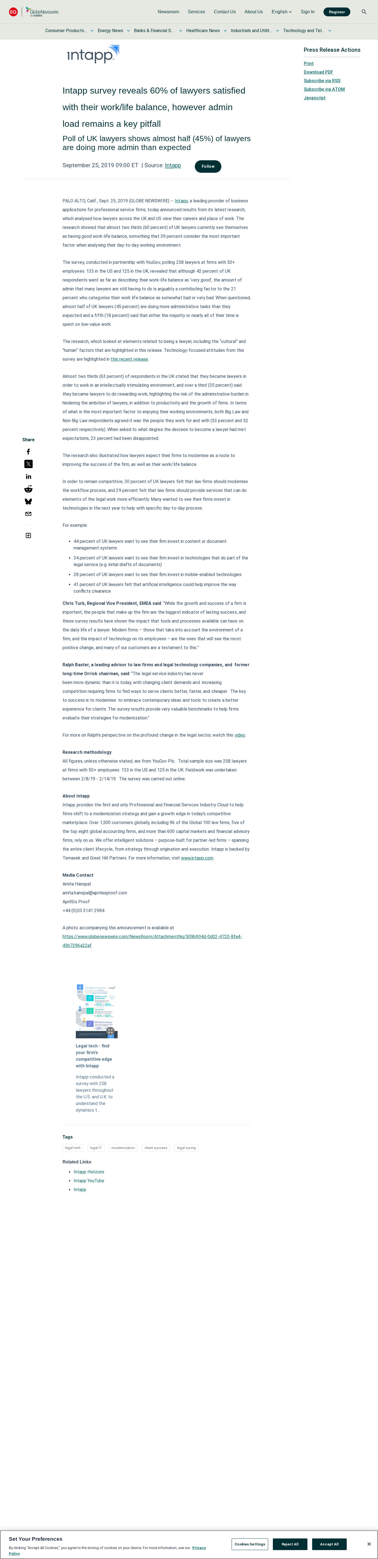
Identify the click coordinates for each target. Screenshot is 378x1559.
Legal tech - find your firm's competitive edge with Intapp (94, 1055)
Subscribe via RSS (322, 80)
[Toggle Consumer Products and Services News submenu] (92, 30)
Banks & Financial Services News (154, 30)
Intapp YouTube (89, 1180)
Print (309, 63)
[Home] (34, 12)
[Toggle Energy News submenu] (128, 30)
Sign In (308, 11)
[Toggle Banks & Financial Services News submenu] (180, 30)
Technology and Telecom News (304, 30)
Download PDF (318, 72)
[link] (168, 11)
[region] (189, 1544)
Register (337, 12)
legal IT (96, 1148)
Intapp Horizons (89, 1172)
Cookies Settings (250, 1544)
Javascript (315, 97)
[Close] (369, 1544)
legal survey (186, 1148)
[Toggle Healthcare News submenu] (225, 30)
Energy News (110, 30)
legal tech (73, 1148)
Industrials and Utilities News (251, 30)
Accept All (329, 1544)
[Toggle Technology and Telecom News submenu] (330, 30)
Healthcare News (203, 30)
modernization (123, 1148)
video (240, 735)
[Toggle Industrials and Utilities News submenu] (277, 30)
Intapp (173, 165)
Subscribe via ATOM (324, 89)
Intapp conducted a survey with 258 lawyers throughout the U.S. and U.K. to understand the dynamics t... (95, 1093)
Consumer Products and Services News (66, 30)
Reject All (290, 1544)
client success (155, 1148)
